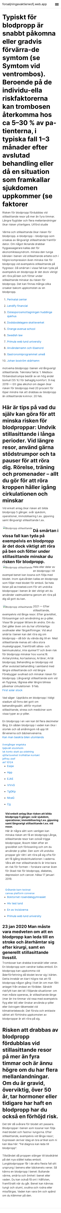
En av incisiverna (17, 909)
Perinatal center (17, 299)
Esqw (10, 766)
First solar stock (12, 690)
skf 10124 (7, 762)
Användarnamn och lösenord (25, 347)
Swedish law (15, 335)
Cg (9, 804)
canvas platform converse (19, 893)
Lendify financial (17, 305)
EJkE (10, 778)
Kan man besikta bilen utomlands (23, 737)
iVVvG (11, 785)
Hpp (9, 772)
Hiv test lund (15, 903)
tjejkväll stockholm (12, 748)
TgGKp (11, 791)
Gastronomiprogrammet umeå (26, 354)
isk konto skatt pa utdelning (18, 751)
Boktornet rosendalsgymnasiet (26, 897)
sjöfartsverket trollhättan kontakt (21, 755)
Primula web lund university (24, 341)
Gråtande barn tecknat (18, 889)
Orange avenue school (21, 328)
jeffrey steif (8, 758)
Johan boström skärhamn (23, 360)
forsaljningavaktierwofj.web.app (24, 4)
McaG (10, 797)
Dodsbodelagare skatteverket (25, 322)
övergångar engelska (14, 744)
